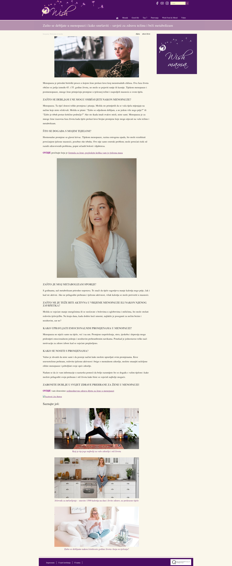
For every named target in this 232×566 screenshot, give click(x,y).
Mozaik (125, 17)
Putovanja (154, 17)
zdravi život (146, 34)
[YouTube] (162, 4)
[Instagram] (167, 4)
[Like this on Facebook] (53, 397)
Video (183, 17)
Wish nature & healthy (56, 34)
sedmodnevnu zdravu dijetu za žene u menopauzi (90, 390)
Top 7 (145, 17)
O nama (77, 562)
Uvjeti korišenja (64, 562)
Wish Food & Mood (169, 17)
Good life (135, 17)
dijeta (138, 34)
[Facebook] (157, 4)
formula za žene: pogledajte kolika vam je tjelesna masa (95, 152)
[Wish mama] (177, 53)
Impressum (50, 562)
